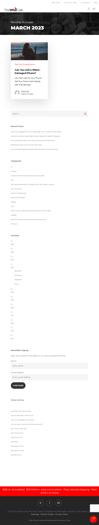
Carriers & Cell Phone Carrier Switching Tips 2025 (27, 176)
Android (13, 171)
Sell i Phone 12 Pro (17, 433)
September (18, 280)
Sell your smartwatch (18, 197)
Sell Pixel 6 (14, 442)
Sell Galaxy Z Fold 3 (17, 450)
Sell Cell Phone (16, 455)
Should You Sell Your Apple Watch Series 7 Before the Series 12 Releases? (35, 136)
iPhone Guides (47, 514)
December (17, 271)
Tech (12, 206)
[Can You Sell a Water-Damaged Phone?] (29, 70)
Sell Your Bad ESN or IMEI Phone (22, 415)
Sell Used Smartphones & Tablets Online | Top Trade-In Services (32, 184)
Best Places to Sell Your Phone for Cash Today (26, 145)
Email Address (17, 372)
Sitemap (35, 514)
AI (11, 167)
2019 (12, 300)
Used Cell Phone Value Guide (21, 411)
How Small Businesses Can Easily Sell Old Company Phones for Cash (34, 149)
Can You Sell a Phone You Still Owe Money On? (27, 424)
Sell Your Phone (16, 189)
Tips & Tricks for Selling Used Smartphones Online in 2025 (31, 211)
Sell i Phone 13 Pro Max (19, 429)
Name (13, 361)
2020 (12, 292)
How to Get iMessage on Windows (22, 420)
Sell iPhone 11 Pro (17, 437)
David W (25, 91)
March (16, 284)
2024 (12, 260)
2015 (12, 331)
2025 (12, 252)
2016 (12, 323)
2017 (12, 315)
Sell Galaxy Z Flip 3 (17, 446)
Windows (14, 224)
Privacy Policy (61, 514)
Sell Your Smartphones (25, 64)
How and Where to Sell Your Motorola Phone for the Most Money (33, 140)
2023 (12, 267)
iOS (12, 180)
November (18, 275)
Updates (13, 215)
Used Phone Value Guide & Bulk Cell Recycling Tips (28, 219)
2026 (12, 244)
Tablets (13, 202)
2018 (12, 308)
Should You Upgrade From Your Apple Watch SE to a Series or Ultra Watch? (36, 132)
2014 (12, 339)
